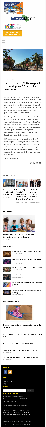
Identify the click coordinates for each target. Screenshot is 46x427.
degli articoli (8, 381)
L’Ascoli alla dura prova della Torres (23, 275)
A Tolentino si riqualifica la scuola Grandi (18, 343)
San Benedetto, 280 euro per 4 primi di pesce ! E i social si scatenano (22, 86)
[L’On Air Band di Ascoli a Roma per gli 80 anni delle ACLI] (35, 183)
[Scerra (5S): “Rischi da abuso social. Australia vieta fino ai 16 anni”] (22, 183)
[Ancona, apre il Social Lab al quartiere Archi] (9, 183)
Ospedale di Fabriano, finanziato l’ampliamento (20, 357)
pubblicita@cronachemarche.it (20, 415)
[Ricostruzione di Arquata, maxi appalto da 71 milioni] (23, 313)
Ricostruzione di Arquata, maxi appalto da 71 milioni (22, 326)
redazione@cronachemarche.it (20, 412)
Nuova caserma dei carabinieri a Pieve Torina (20, 350)
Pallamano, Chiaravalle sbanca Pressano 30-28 (27, 267)
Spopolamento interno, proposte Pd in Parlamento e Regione (22, 335)
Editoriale (7, 211)
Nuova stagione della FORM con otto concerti (26, 252)
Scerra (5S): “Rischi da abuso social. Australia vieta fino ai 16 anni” (22, 194)
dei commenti (9, 384)
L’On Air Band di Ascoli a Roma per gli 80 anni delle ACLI (34, 194)
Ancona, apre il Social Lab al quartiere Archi (9, 192)
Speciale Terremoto (11, 301)
